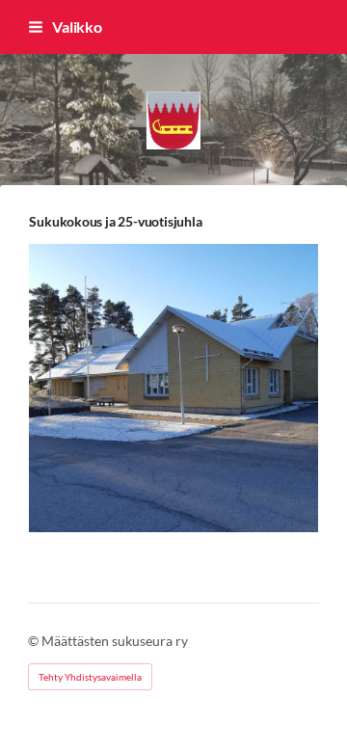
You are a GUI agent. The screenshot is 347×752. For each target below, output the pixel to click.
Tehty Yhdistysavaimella (90, 677)
